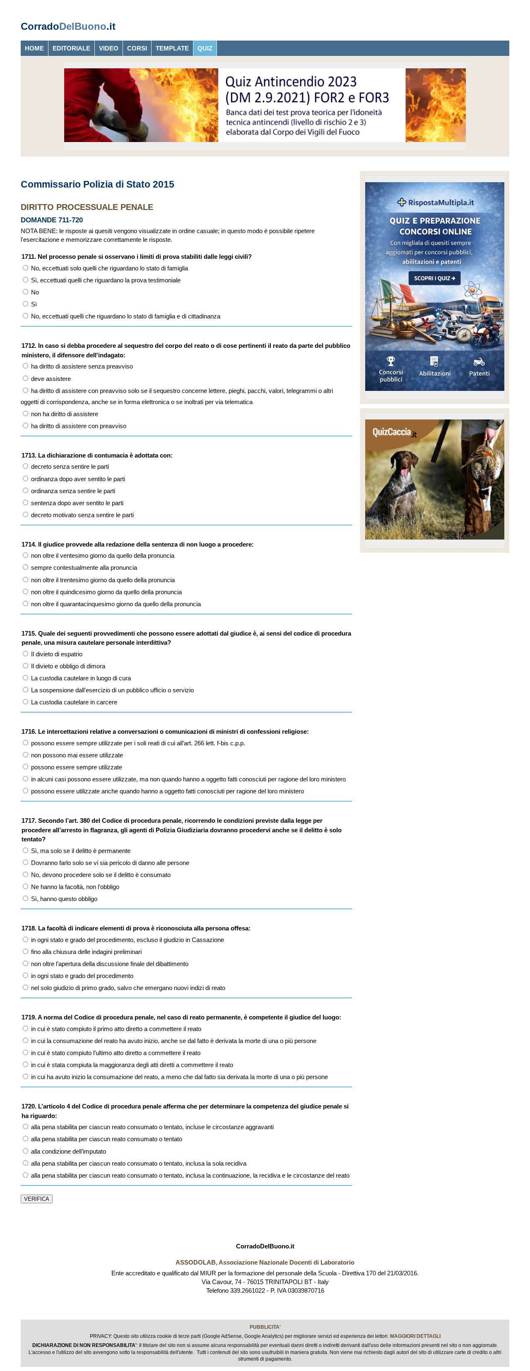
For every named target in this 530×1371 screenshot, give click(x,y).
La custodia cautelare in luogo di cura (80, 678)
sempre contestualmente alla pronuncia (83, 567)
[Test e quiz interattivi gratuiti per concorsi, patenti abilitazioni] (434, 392)
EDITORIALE (71, 48)
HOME (34, 48)
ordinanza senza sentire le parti (72, 490)
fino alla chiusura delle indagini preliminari (85, 951)
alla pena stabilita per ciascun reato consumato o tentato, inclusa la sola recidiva (137, 1163)
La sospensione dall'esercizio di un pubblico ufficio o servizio (111, 690)
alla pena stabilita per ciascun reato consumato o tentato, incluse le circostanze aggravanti (151, 1126)
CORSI (137, 48)
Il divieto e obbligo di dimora (67, 666)
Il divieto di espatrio (55, 654)
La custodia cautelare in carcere (73, 702)
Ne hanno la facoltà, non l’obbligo (74, 886)
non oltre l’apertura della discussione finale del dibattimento (108, 963)
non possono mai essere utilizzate (76, 755)
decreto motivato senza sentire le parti (81, 514)
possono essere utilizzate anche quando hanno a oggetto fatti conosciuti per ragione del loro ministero (166, 791)
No (34, 292)
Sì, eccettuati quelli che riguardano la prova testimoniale (105, 280)
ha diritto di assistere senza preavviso (81, 366)
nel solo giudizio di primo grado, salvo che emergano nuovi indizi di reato (127, 987)
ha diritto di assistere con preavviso (77, 425)
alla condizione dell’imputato (67, 1151)
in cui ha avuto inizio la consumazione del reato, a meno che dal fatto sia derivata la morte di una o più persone (178, 1076)
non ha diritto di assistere (63, 413)
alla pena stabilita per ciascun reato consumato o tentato (105, 1138)
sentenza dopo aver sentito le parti (76, 502)
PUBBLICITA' (265, 1327)
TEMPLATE (172, 48)
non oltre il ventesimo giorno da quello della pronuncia (101, 555)
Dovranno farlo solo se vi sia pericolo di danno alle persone (109, 862)
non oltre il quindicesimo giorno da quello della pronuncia (105, 591)
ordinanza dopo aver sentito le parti (77, 478)
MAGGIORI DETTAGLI (415, 1336)
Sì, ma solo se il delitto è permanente (79, 850)
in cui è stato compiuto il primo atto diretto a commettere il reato (115, 1028)
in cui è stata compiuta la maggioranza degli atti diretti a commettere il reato (131, 1064)
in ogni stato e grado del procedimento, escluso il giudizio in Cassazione (126, 939)
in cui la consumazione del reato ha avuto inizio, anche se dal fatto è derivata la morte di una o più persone (172, 1040)
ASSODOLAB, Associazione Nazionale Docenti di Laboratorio (265, 1262)
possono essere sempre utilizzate (75, 767)
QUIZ (205, 48)
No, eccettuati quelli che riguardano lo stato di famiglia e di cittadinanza (124, 316)
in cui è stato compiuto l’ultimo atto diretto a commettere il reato (114, 1052)
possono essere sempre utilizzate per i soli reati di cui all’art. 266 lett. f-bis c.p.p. (137, 743)
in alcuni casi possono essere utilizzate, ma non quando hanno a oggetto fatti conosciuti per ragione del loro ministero (187, 779)
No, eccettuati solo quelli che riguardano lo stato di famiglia (108, 268)
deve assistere (50, 378)
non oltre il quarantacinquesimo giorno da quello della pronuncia (115, 603)
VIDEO (108, 48)
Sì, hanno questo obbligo (63, 898)
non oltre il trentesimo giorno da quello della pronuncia (102, 579)
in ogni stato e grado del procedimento (81, 975)
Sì (33, 304)
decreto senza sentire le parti (69, 466)
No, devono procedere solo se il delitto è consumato (100, 874)
